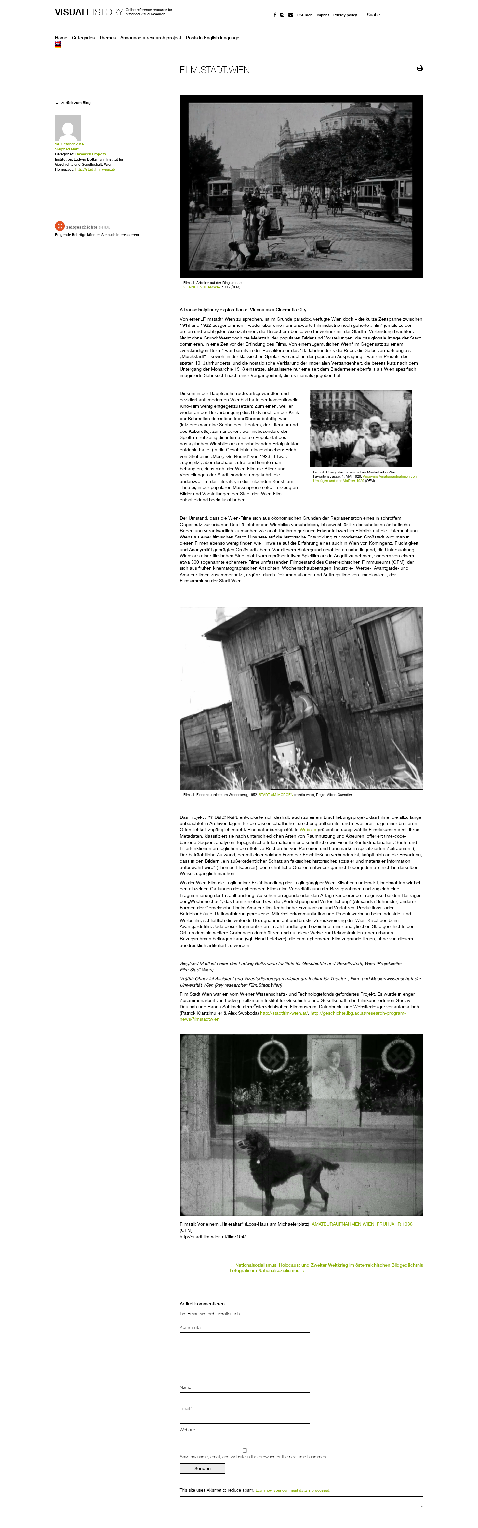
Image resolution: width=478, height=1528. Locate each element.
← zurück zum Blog (73, 102)
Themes (107, 38)
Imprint (323, 15)
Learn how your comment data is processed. (293, 1490)
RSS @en (304, 15)
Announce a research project (150, 38)
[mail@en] (290, 15)
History (89, 12)
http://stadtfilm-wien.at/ (284, 1013)
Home (61, 38)
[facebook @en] (275, 15)
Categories (83, 38)
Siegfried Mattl (67, 149)
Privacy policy (345, 15)
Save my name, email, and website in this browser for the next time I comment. (254, 1456)
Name (187, 1387)
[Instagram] (282, 15)
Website (308, 829)
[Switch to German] (239, 46)
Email (186, 1408)
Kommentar (191, 1327)
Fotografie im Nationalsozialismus (267, 1270)
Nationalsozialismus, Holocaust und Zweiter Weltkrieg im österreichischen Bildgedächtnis (326, 1265)
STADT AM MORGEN (276, 794)
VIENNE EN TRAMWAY (202, 287)
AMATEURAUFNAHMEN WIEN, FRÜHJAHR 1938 (362, 1224)
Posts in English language (212, 38)
